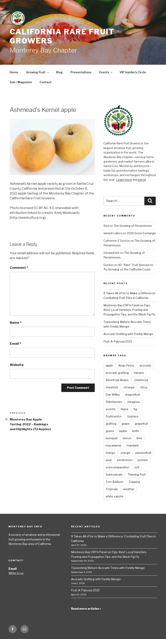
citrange (129, 387)
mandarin (133, 445)
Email (15, 344)
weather (128, 489)
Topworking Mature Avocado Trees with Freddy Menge (108, 568)
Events (104, 72)
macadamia (113, 445)
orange (125, 452)
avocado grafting (117, 372)
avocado (145, 365)
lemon (127, 438)
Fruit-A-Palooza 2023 (117, 341)
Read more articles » (86, 608)
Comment (19, 268)
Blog (59, 72)
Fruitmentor (114, 416)
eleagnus (133, 402)
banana (139, 372)
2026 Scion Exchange (141, 233)
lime (139, 438)
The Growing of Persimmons (133, 225)
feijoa (124, 409)
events (110, 409)
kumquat (112, 438)
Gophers (133, 416)
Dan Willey (113, 394)
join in (142, 179)
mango (110, 452)
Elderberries (114, 402)
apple (109, 365)
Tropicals (112, 489)
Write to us (16, 573)
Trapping (134, 481)
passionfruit (143, 452)
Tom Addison (114, 481)
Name (15, 323)
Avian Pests (126, 365)
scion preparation (117, 467)
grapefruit (141, 423)
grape (126, 423)
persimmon (124, 460)
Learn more (124, 179)
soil (136, 467)
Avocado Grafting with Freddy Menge (128, 334)
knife (135, 431)
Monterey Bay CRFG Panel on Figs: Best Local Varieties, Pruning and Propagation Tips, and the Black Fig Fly (129, 310)
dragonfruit (132, 394)
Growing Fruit (36, 72)
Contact (46, 82)
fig (135, 409)
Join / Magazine (21, 82)
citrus (144, 387)
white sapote (114, 496)
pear (109, 460)
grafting (111, 423)
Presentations (81, 72)
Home (14, 72)
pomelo (143, 460)
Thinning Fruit (137, 474)
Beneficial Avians (117, 380)
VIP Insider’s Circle (133, 72)
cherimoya (141, 380)
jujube (123, 431)
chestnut (112, 387)
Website (17, 365)
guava (110, 431)
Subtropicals (114, 474)
